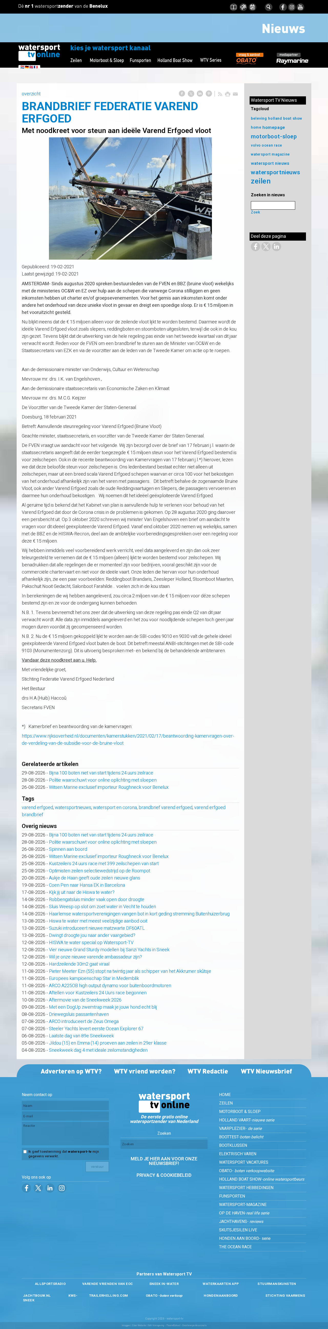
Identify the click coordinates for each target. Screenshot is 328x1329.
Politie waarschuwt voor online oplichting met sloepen (103, 780)
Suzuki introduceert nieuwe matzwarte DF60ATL (97, 928)
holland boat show (285, 118)
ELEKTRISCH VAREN (237, 1154)
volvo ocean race (266, 145)
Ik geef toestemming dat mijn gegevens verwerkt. (63, 1154)
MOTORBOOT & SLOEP (240, 1112)
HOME (225, 1095)
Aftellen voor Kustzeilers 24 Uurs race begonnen (98, 992)
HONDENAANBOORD (221, 1295)
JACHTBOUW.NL (37, 1295)
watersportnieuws (73, 807)
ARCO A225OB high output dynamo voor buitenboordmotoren (110, 985)
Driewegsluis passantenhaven (79, 1014)
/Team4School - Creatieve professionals (186, 1325)
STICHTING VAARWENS (285, 1295)
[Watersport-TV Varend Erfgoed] (130, 198)
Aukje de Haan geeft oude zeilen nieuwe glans (94, 878)
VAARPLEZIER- (240, 1129)
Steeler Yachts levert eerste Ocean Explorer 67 (96, 1028)
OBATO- (246, 1171)
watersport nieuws (270, 163)
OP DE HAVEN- (244, 1213)
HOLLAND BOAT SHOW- (261, 1179)
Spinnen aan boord (68, 849)
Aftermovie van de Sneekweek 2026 (85, 1000)
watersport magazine (270, 154)
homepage (273, 127)
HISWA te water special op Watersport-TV (91, 942)
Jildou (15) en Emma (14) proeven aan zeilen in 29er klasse (108, 1043)
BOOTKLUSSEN (233, 1145)
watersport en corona (115, 807)
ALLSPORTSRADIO (50, 1283)
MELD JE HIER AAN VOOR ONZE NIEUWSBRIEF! (164, 1161)
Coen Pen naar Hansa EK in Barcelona (87, 885)
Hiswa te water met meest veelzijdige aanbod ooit (98, 921)
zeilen (261, 181)
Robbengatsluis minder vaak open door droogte (96, 899)
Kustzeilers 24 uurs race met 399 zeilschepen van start (104, 863)
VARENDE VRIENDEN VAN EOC (107, 1283)
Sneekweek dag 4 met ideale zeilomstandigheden (98, 1050)
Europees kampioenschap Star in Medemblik (94, 978)
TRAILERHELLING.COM (108, 1295)
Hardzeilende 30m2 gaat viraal (79, 964)
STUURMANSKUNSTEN (277, 1283)
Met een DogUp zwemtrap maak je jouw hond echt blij (103, 1007)
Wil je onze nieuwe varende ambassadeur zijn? (95, 957)
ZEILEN (226, 1103)
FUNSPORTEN (232, 1196)
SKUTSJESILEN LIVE (238, 1230)
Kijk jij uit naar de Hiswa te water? (82, 892)
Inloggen (126, 1325)
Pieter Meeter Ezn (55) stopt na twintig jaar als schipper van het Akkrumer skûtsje (130, 971)
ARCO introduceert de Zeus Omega (84, 1021)
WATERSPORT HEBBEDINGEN (246, 1188)
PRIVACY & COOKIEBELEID (164, 1175)
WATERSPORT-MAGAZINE (242, 1205)
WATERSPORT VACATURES (243, 1162)
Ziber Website (139, 1325)
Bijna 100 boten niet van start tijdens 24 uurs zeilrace (101, 773)
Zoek (255, 212)
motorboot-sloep (274, 136)
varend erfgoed (37, 807)
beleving (259, 118)
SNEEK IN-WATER (164, 1283)
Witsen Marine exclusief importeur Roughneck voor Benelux (109, 787)
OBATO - (164, 1295)
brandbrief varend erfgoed (165, 807)
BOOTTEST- (241, 1137)
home (256, 127)
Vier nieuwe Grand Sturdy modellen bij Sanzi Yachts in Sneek (109, 949)
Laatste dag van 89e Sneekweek (81, 1035)
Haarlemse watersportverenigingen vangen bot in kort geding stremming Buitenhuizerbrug (139, 914)
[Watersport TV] (164, 1111)
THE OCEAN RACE (235, 1247)
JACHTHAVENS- (241, 1222)
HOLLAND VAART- (246, 1120)
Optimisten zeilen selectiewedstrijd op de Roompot (99, 870)
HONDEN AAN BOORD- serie (245, 1238)
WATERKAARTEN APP (221, 1283)
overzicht (31, 93)
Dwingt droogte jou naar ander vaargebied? (92, 935)
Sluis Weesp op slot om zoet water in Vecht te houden (102, 906)
